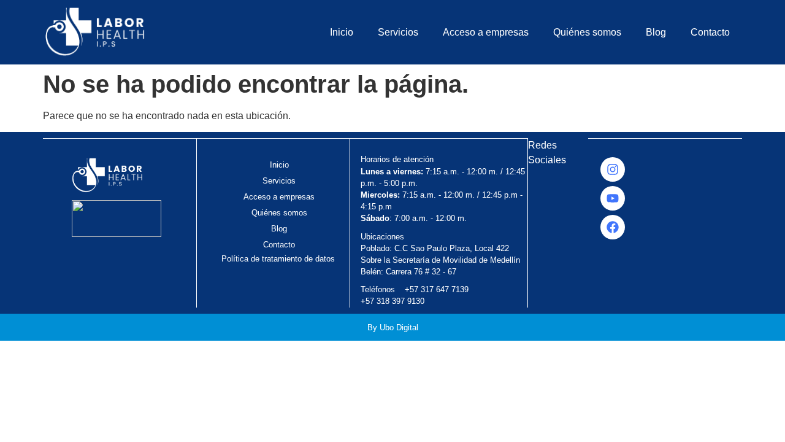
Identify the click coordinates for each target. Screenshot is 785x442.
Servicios (398, 32)
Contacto (710, 32)
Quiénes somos (587, 32)
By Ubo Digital (392, 327)
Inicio (341, 32)
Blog (656, 32)
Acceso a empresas (486, 32)
